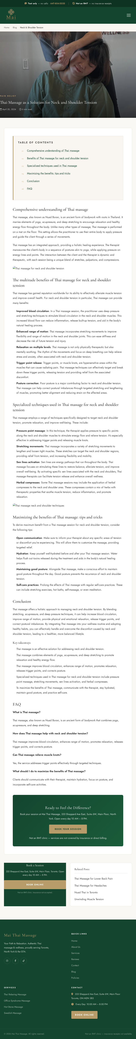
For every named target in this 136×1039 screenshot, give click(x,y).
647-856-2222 (57, 3)
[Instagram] (7, 961)
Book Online (35, 884)
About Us (75, 947)
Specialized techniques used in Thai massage (52, 166)
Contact (75, 965)
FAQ (29, 189)
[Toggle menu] (128, 15)
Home (6, 27)
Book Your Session (68, 829)
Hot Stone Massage (13, 1006)
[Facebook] (15, 961)
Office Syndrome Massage (17, 1000)
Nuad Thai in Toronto (86, 892)
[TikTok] (24, 961)
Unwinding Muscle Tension (89, 899)
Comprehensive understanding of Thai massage (53, 151)
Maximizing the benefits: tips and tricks (48, 173)
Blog (15, 27)
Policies (75, 977)
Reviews (75, 959)
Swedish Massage (12, 1013)
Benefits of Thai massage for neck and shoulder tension (57, 158)
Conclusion (33, 181)
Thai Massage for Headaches (90, 885)
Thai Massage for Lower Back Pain (93, 879)
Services (75, 953)
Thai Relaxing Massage (15, 994)
